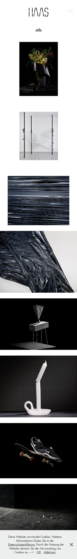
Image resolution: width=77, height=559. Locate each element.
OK (39, 552)
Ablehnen (50, 552)
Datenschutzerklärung (21, 544)
